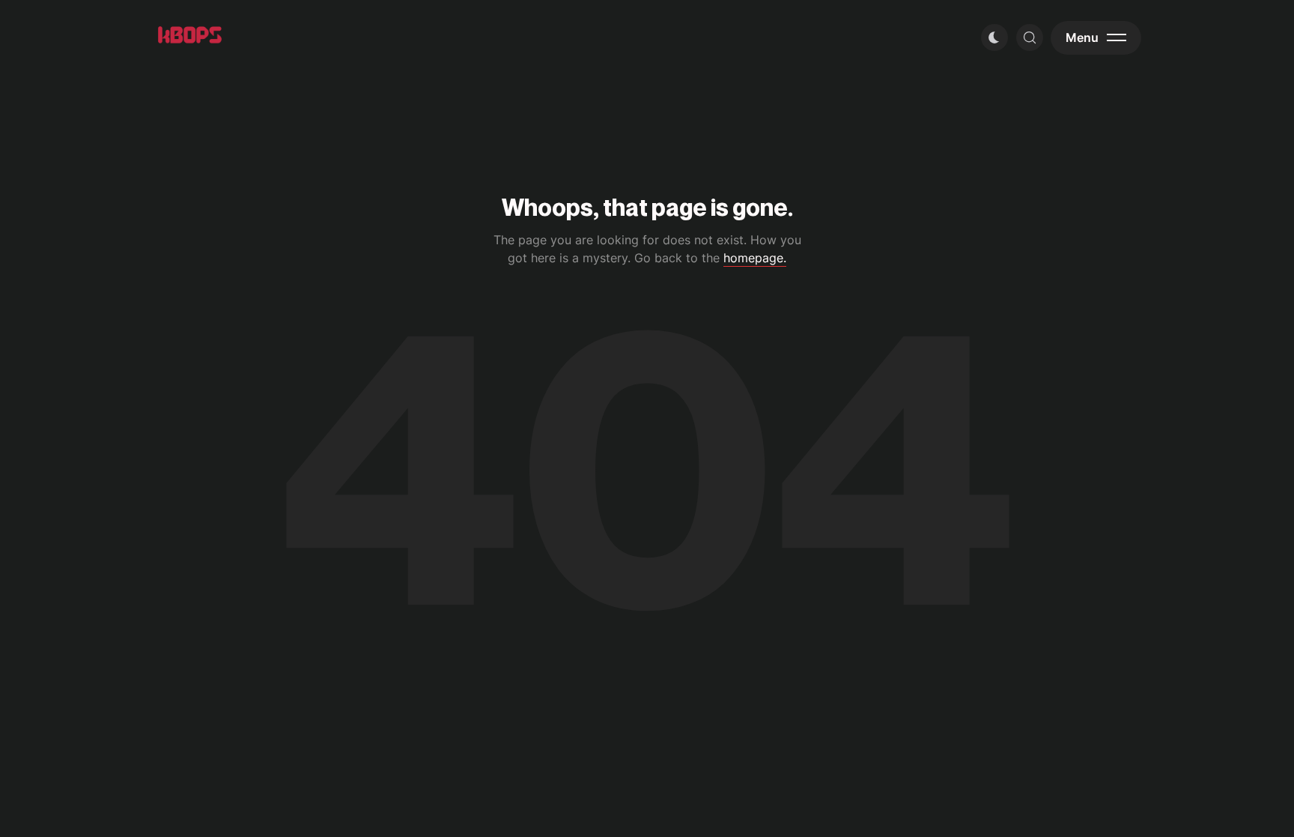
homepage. (754, 257)
